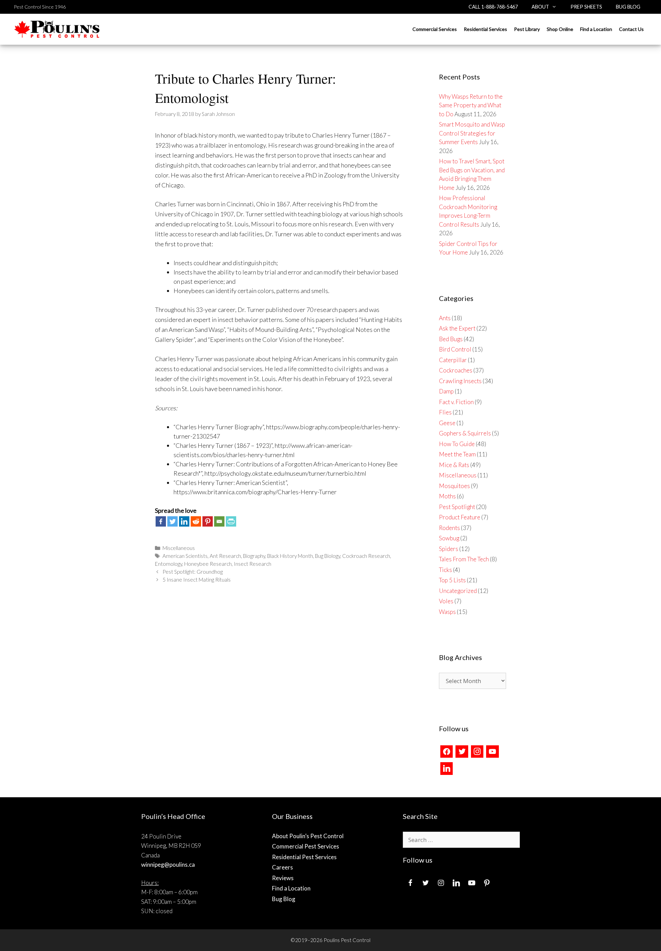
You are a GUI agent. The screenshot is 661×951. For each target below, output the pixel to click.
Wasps (447, 611)
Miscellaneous (178, 548)
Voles (446, 601)
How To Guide (457, 443)
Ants (445, 318)
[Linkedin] (184, 521)
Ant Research (225, 556)
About (540, 7)
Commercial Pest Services (305, 846)
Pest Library (527, 29)
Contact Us (631, 29)
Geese (447, 422)
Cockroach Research (366, 556)
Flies (445, 412)
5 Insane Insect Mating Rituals (196, 579)
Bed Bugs (451, 339)
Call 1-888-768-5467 (493, 7)
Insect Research (252, 564)
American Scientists (185, 556)
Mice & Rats (454, 464)
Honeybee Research (208, 564)
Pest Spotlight (457, 506)
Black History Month (290, 556)
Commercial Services (434, 29)
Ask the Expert (457, 328)
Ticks (445, 569)
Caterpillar (453, 360)
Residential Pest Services (304, 857)
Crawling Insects (460, 381)
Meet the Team (457, 454)
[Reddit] (196, 521)
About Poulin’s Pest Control (308, 836)
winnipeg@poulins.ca (168, 864)
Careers (282, 867)
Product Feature (459, 517)
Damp (446, 391)
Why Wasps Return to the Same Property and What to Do (471, 105)
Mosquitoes (454, 485)
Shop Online (560, 29)
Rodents (449, 527)
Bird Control (455, 349)
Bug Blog (628, 7)
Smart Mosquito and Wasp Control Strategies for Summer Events (472, 133)
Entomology (168, 564)
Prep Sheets (586, 7)
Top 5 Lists (452, 580)
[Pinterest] (207, 521)
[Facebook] (161, 521)
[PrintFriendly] (231, 521)
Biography (254, 556)
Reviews (283, 878)
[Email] (219, 521)
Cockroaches (455, 370)
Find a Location (596, 29)
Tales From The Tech (464, 559)
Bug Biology (327, 556)
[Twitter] (172, 521)
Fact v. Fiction (456, 402)
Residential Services (485, 29)
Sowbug (449, 538)
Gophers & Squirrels (465, 433)
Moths (447, 496)
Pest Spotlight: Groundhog (192, 572)
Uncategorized (458, 590)
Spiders (448, 548)
